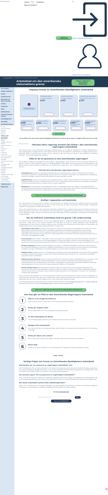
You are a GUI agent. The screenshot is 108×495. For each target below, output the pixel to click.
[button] (33, 2)
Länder (2, 150)
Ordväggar (3, 159)
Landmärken (4, 154)
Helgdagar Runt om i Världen (6, 143)
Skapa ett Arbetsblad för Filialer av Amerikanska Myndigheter (83, 82)
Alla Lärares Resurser (7, 77)
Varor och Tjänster (5, 181)
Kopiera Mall (47, 98)
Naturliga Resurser (5, 157)
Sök (77, 397)
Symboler (3, 171)
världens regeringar (91, 281)
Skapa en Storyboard (30, 5)
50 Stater (3, 126)
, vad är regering (59, 161)
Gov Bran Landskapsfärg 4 (59, 121)
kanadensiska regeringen (76, 281)
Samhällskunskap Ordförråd (5, 165)
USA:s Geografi (4, 176)
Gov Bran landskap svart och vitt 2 (75, 121)
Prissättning (40, 2)
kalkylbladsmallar (46, 283)
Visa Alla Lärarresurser (61, 401)
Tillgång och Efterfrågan (7, 174)
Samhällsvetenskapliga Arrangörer (6, 168)
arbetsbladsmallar (63, 392)
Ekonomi (3, 133)
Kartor (2, 147)
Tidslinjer (3, 172)
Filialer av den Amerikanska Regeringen (5, 137)
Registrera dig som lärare (85, 38)
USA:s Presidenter (5, 178)
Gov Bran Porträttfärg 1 (46, 96)
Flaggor (3, 140)
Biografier (3, 130)
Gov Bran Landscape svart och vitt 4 (90, 121)
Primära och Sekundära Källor (7, 162)
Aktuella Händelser (6, 128)
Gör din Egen (58, 133)
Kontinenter (4, 149)
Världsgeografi (4, 179)
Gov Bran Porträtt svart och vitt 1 (88, 96)
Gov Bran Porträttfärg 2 (42, 121)
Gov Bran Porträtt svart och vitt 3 (27, 121)
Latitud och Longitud (6, 156)
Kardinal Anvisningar (6, 145)
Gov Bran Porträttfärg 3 (67, 96)
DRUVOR (3, 132)
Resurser (27, 2)
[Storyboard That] (5, 1)
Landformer (4, 152)
